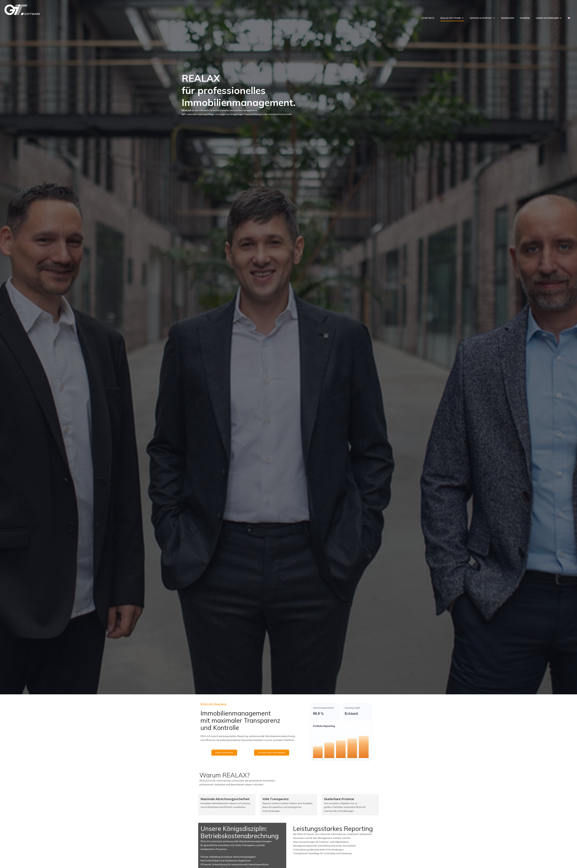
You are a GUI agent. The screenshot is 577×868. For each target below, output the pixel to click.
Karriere (525, 18)
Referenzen (507, 18)
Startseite (428, 18)
